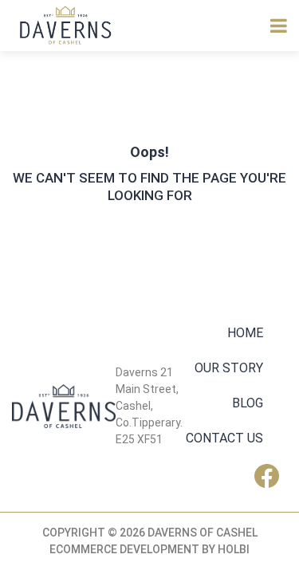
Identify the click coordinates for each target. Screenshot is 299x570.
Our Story (229, 367)
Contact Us (224, 438)
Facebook (270, 476)
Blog (247, 403)
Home (245, 332)
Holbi (234, 549)
